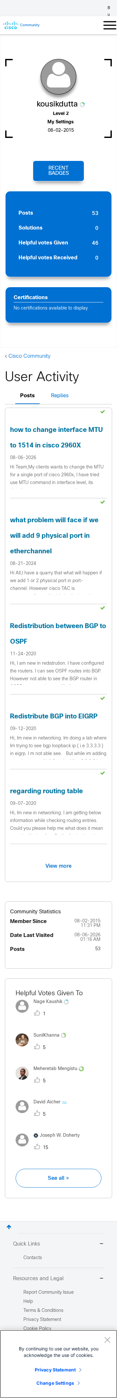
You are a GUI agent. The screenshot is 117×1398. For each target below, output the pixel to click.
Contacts (32, 1258)
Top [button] (9, 1227)
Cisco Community (29, 356)
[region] (58, 1364)
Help (28, 1302)
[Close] (107, 1339)
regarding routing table (46, 791)
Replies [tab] (60, 395)
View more (59, 866)
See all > (58, 1178)
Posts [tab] (27, 395)
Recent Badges (58, 171)
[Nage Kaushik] (45, 1014)
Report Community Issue (48, 1293)
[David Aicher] (44, 1114)
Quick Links (26, 1244)
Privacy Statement (55, 1369)
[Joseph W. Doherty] (50, 1148)
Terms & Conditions (43, 1311)
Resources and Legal (38, 1278)
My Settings (60, 122)
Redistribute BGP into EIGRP (54, 717)
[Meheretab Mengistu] (52, 1081)
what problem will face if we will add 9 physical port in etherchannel (54, 536)
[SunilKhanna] (43, 1047)
